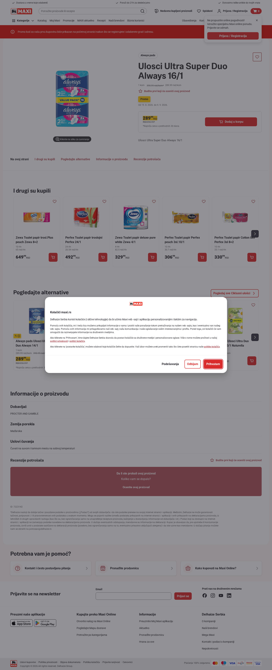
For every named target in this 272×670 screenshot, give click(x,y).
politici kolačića (77, 341)
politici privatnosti (59, 341)
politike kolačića (212, 346)
